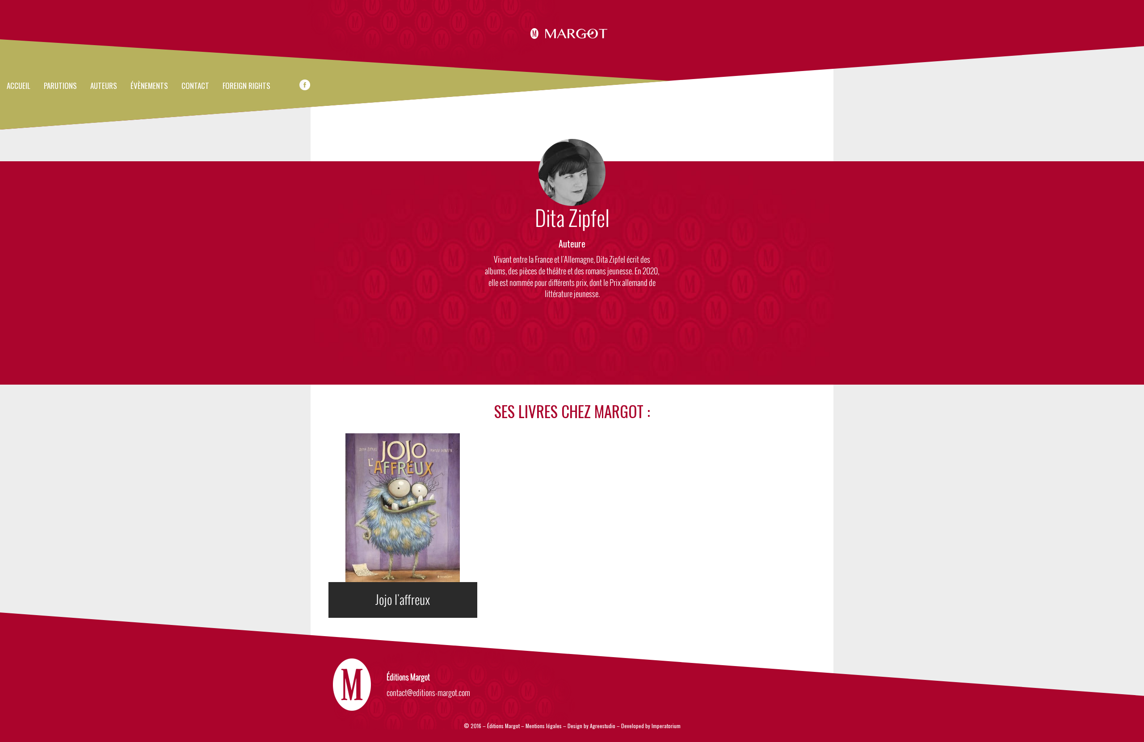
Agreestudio (602, 725)
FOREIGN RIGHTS (246, 86)
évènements (149, 86)
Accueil (18, 86)
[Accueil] (572, 32)
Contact (195, 86)
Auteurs (103, 86)
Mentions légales (544, 725)
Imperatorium (666, 725)
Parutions (60, 86)
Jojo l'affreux (402, 600)
